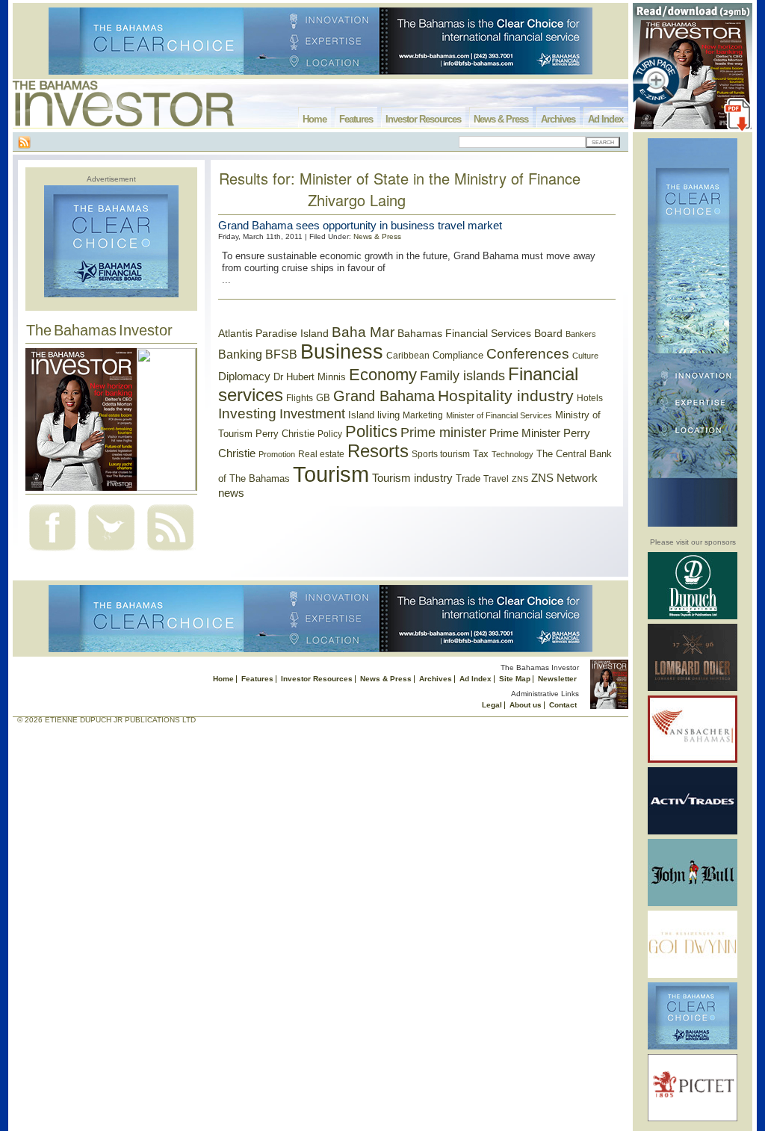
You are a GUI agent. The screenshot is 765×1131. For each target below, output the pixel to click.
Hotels (590, 398)
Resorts (378, 451)
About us (526, 705)
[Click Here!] (692, 617)
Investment (312, 413)
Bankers (581, 333)
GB (323, 397)
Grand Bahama (384, 396)
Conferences (527, 354)
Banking (240, 354)
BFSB (281, 354)
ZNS (520, 478)
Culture (585, 355)
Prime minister (443, 432)
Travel (496, 479)
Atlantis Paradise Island (273, 333)
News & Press (501, 119)
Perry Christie (285, 433)
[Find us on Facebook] (52, 552)
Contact (563, 705)
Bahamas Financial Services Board (480, 333)
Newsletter (557, 679)
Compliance (458, 355)
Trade (468, 478)
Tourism (331, 474)
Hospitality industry (506, 395)
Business (341, 352)
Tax (481, 453)
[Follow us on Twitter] (111, 552)
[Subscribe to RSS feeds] (170, 552)
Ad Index (605, 119)
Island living (374, 415)
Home (314, 119)
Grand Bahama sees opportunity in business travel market (360, 225)
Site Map (514, 679)
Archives (558, 119)
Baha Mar (363, 332)
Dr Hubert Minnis (309, 376)
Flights (299, 398)
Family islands (462, 375)
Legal (492, 705)
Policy (330, 434)
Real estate (321, 454)
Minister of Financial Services (499, 415)
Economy (383, 374)
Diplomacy (244, 376)
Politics (371, 431)
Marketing (423, 415)
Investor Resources (423, 119)
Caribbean (408, 355)
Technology (512, 454)
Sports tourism (441, 454)
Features (356, 119)
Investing (247, 413)
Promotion (276, 454)
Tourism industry (412, 478)
